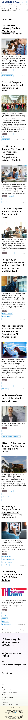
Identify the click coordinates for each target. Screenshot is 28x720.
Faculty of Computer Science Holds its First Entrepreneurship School (12, 86)
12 (8, 632)
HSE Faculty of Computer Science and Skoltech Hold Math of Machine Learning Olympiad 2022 (12, 265)
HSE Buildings (5, 702)
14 (13, 632)
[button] (10, 683)
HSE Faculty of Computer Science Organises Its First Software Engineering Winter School (11, 512)
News (14, 10)
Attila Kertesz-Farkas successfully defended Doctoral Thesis (12, 398)
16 (19, 632)
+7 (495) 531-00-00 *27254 (11, 655)
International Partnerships (8, 697)
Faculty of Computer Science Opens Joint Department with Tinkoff (11, 212)
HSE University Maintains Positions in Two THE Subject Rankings (12, 575)
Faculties (12, 9)
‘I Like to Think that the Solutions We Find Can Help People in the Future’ (13, 447)
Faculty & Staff (5, 700)
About (4, 685)
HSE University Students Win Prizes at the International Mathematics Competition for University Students (12, 153)
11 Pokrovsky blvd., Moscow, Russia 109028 (12, 642)
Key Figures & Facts (6, 690)
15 (16, 632)
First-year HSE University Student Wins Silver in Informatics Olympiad (12, 29)
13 (10, 632)
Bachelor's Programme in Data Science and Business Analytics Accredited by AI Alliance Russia (12, 331)
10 (2, 632)
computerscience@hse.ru (13, 664)
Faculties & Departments (8, 695)
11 (5, 632)
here (7, 711)
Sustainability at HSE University (9, 692)
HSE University (5, 9)
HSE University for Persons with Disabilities (12, 705)
